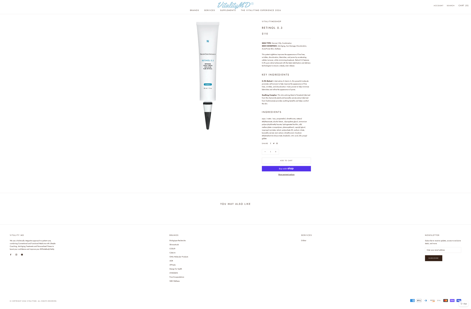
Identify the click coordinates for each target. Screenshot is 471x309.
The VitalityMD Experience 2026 (261, 10)
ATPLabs (173, 265)
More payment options (286, 174)
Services (209, 10)
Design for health (176, 269)
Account (438, 5)
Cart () (464, 5)
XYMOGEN (174, 273)
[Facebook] (270, 143)
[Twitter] (274, 143)
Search (451, 5)
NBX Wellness (175, 281)
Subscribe (434, 258)
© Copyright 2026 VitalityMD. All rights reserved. (33, 301)
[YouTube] (22, 254)
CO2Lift (172, 248)
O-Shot (303, 240)
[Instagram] (16, 254)
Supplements (228, 10)
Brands (194, 10)
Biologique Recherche (178, 240)
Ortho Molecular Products (179, 256)
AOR (171, 261)
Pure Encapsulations (177, 277)
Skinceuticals (174, 244)
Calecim (173, 252)
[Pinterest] (277, 143)
